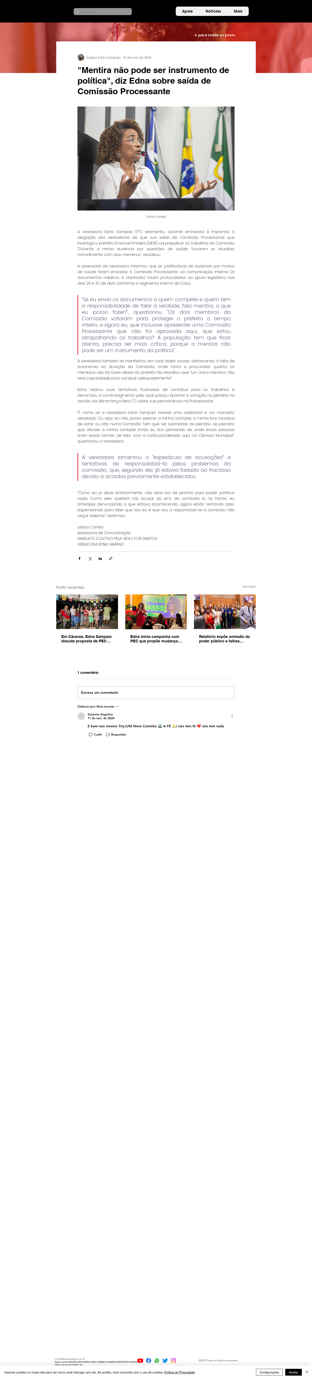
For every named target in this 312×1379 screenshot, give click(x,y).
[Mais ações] (232, 716)
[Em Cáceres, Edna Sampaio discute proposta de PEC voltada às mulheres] (87, 611)
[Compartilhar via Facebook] (79, 558)
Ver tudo (249, 586)
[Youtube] (140, 1360)
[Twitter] (165, 1360)
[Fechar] (306, 1372)
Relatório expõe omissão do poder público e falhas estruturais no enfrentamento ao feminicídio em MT (224, 638)
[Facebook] (148, 1360)
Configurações (269, 1372)
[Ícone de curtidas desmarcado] (90, 734)
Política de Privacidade (179, 1372)
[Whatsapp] (156, 1360)
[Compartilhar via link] (111, 558)
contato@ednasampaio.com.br (70, 1359)
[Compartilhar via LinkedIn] (100, 558)
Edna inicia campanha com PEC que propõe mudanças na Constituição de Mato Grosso (155, 638)
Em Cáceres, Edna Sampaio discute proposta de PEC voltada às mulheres (86, 638)
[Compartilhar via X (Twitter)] (90, 558)
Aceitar (293, 1372)
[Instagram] (173, 1360)
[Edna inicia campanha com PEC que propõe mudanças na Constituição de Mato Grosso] (156, 611)
